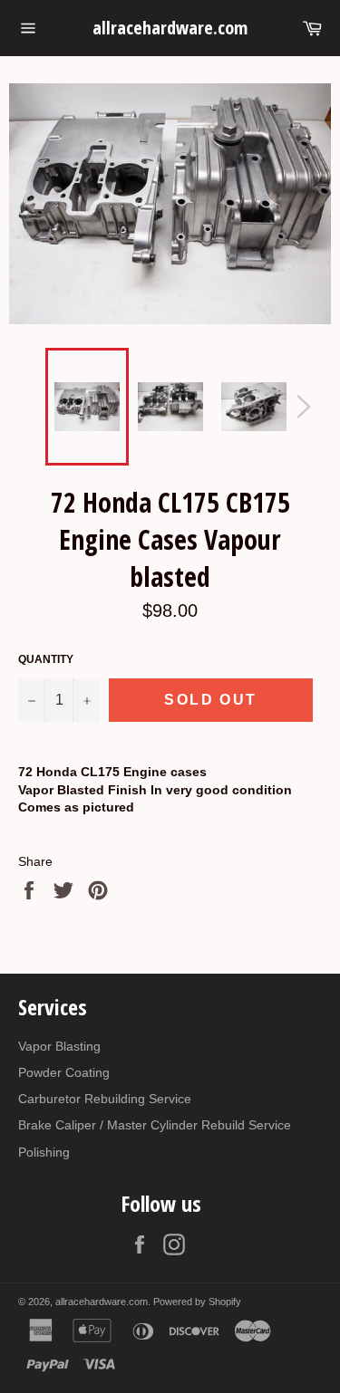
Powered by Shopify (197, 1301)
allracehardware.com (170, 27)
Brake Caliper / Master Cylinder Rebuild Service (154, 1125)
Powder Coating (64, 1072)
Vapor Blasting (59, 1046)
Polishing (44, 1152)
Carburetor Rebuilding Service (104, 1098)
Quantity (45, 659)
